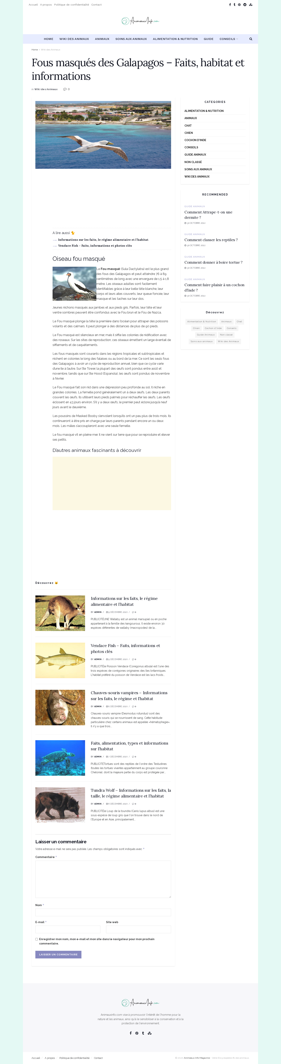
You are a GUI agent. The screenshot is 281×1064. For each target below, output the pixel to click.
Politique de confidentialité (71, 4)
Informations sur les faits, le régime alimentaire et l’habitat (103, 240)
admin (98, 612)
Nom (39, 905)
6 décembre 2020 (118, 804)
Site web (112, 922)
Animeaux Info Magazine (197, 1058)
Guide (209, 39)
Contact (96, 4)
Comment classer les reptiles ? (211, 239)
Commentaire (46, 857)
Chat (188, 125)
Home (48, 39)
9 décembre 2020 (118, 612)
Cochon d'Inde (195, 140)
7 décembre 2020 (118, 756)
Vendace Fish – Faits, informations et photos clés (95, 245)
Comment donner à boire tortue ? (213, 262)
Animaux (102, 39)
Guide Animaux (195, 154)
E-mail (41, 922)
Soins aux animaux (131, 39)
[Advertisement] (103, 201)
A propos (46, 4)
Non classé (193, 162)
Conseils (227, 39)
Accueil (33, 4)
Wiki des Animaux (74, 39)
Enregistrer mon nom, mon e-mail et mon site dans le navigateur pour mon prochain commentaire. (96, 941)
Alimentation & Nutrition (175, 39)
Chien (188, 132)
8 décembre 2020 (118, 706)
